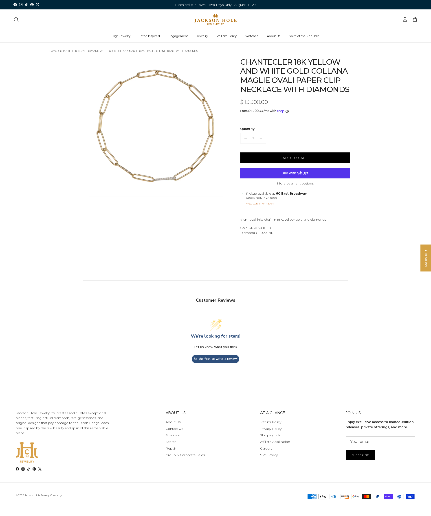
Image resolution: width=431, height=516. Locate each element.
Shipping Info (270, 435)
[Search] (16, 19)
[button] (425, 258)
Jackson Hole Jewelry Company (43, 495)
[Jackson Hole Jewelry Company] (215, 19)
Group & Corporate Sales (185, 455)
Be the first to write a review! (215, 359)
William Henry (227, 36)
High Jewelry (121, 36)
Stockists (173, 435)
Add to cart (295, 158)
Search (171, 442)
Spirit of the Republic (304, 36)
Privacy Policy (270, 429)
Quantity (247, 129)
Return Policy (270, 422)
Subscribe (360, 455)
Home (53, 51)
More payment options (295, 183)
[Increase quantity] (262, 138)
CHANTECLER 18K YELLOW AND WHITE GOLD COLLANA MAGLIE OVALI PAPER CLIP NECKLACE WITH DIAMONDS (129, 51)
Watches (251, 36)
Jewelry (202, 36)
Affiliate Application (275, 442)
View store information (260, 203)
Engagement (178, 36)
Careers (266, 448)
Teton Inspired (149, 36)
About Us (273, 36)
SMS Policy (269, 455)
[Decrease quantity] (244, 138)
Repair (171, 448)
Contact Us (174, 429)
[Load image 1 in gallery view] (155, 131)
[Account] (404, 19)
